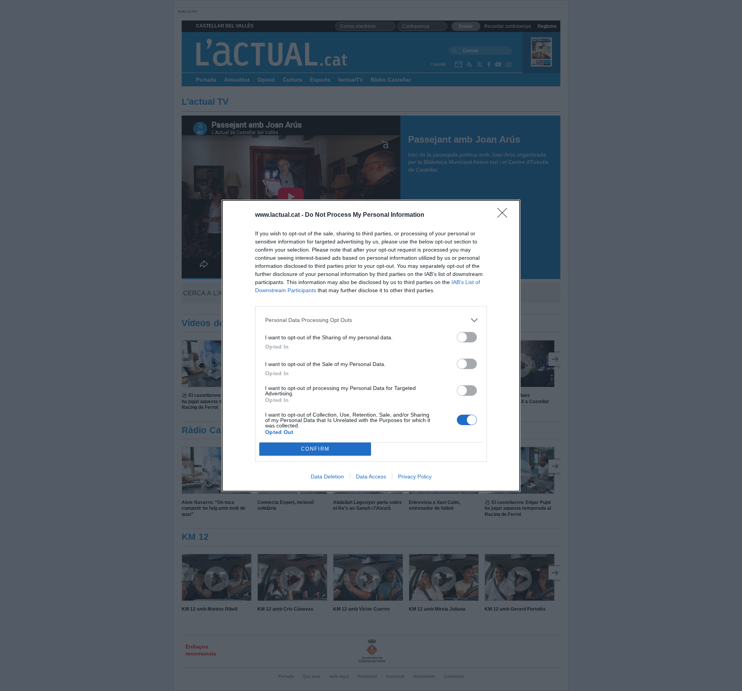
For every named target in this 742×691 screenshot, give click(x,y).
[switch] (467, 337)
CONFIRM (315, 449)
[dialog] (371, 345)
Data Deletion (327, 476)
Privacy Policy (415, 476)
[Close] (504, 215)
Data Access (371, 476)
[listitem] (371, 320)
